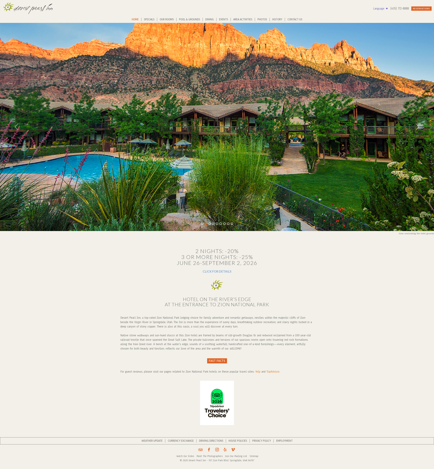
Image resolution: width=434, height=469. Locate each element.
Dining (209, 19)
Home (135, 19)
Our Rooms (167, 19)
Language (379, 9)
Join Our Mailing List (236, 456)
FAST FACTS (217, 361)
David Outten (427, 233)
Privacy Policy (261, 441)
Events (223, 19)
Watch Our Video (185, 456)
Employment (284, 441)
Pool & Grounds (189, 19)
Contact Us (295, 19)
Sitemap (254, 456)
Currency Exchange (181, 441)
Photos (262, 19)
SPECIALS (149, 19)
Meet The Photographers (210, 456)
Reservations (421, 8)
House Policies (238, 441)
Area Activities (242, 19)
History (277, 19)
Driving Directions (211, 441)
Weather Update (152, 441)
